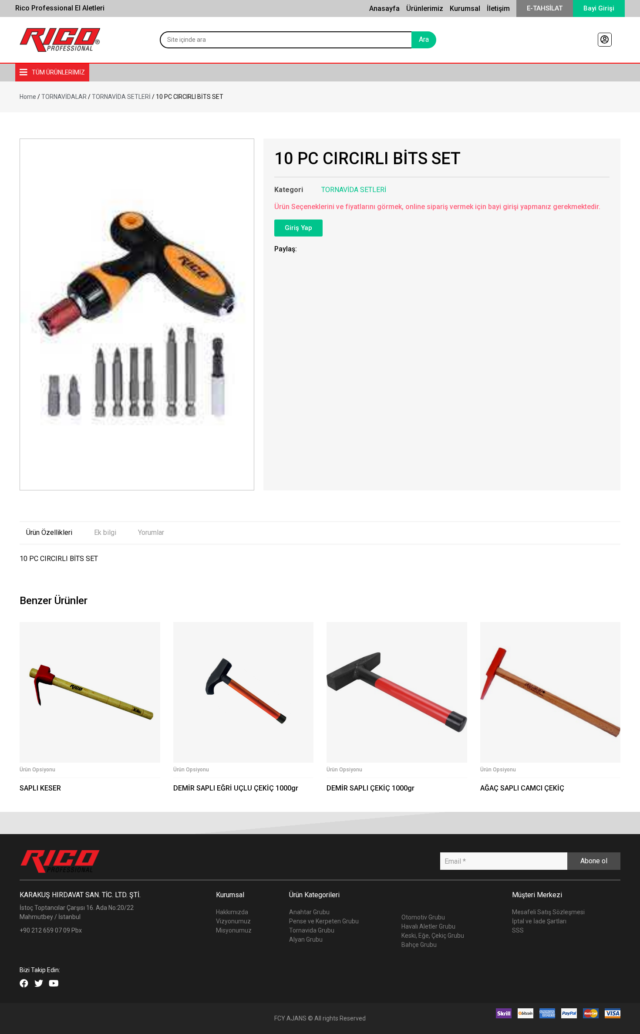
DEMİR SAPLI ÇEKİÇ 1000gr (370, 788)
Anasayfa (384, 8)
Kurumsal (465, 8)
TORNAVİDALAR (64, 96)
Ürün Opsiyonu (37, 770)
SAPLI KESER (40, 788)
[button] (544, 8)
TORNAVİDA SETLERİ (121, 96)
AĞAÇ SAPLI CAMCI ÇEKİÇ (522, 788)
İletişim (498, 8)
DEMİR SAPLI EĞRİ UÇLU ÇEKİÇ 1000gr (235, 788)
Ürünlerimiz (424, 8)
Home (28, 96)
